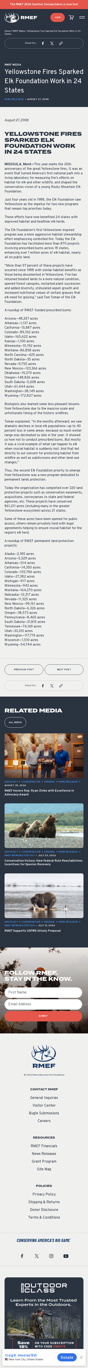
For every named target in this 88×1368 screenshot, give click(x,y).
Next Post (64, 669)
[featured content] (44, 1317)
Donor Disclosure (44, 1210)
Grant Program (44, 1161)
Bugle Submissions (44, 1113)
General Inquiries (44, 1098)
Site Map (44, 1169)
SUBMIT (43, 1016)
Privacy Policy (44, 1194)
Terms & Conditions (44, 1217)
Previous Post (24, 669)
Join (57, 17)
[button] (42, 43)
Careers (44, 1121)
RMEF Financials (44, 1146)
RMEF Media (18, 31)
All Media (15, 722)
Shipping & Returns (44, 1202)
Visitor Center (44, 1105)
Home (7, 31)
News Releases (14, 99)
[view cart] (71, 17)
